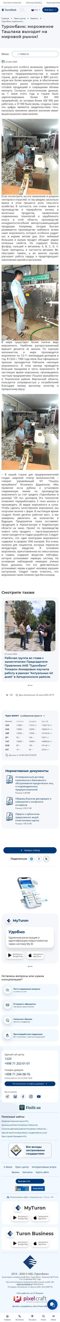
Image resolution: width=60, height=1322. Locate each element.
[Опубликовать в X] (46, 859)
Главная (5, 18)
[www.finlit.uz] (30, 1107)
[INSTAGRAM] (31, 1096)
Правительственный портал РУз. (15, 1121)
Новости (34, 18)
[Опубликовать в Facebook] (39, 859)
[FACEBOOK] (23, 1096)
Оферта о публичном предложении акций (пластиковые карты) (27, 817)
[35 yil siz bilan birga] (14, 10)
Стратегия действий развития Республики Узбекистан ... (25, 1129)
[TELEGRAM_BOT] (15, 1096)
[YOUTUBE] (39, 1096)
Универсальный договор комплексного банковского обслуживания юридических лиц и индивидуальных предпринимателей (34, 783)
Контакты (27, 1172)
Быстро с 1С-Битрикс (24, 1182)
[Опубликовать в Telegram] (31, 859)
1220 (8, 1059)
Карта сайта (42, 1172)
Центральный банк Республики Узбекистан (20, 1125)
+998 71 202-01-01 (17, 1063)
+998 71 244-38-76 (17, 1074)
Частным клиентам (12, 3)
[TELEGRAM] (7, 1096)
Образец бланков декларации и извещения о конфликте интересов (33, 801)
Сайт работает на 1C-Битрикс (30, 1293)
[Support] (52, 1304)
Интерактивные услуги (44, 1166)
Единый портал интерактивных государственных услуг (24, 1132)
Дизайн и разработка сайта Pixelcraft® (30, 1306)
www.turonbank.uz (24, 1284)
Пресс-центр (20, 18)
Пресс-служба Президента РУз (14, 1136)
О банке (8, 1166)
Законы (15, 1172)
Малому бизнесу (34, 3)
